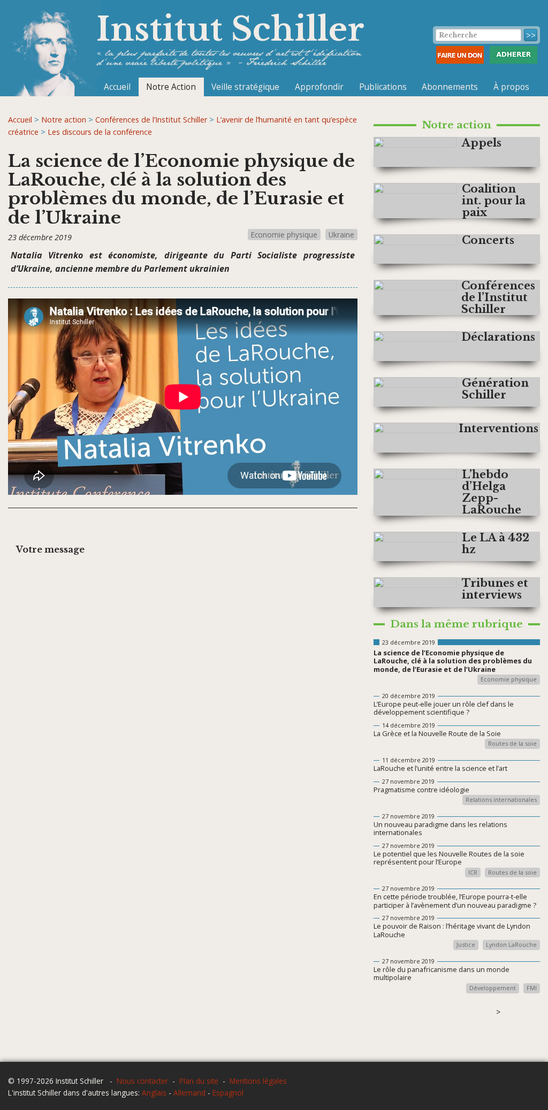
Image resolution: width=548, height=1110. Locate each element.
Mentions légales (258, 1081)
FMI (532, 988)
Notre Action (171, 87)
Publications (383, 87)
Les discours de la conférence (100, 132)
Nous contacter (142, 1081)
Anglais (154, 1093)
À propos (511, 87)
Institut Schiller (230, 29)
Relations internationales (501, 800)
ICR (472, 873)
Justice (465, 945)
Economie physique (284, 234)
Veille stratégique (245, 87)
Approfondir (319, 87)
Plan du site (198, 1081)
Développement (492, 988)
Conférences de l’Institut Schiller (151, 119)
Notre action (63, 119)
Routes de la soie (512, 744)
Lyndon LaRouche (511, 945)
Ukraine (341, 234)
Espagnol (227, 1093)
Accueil (117, 87)
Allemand (189, 1093)
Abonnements (450, 87)
